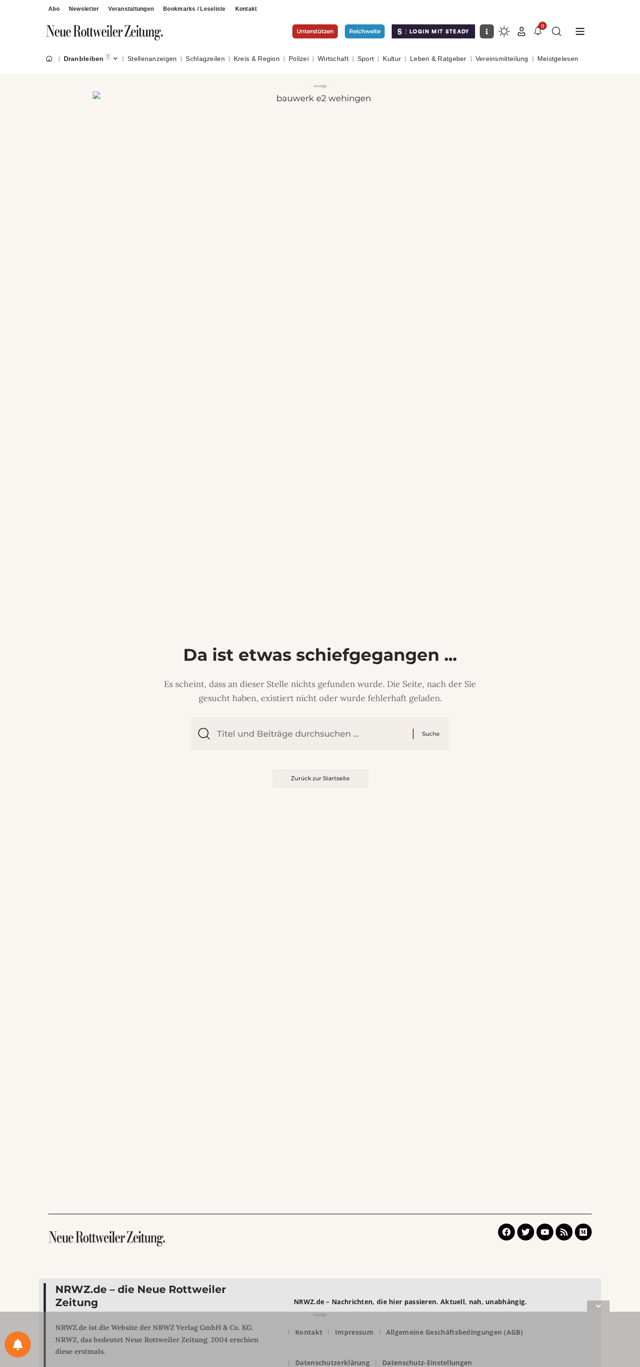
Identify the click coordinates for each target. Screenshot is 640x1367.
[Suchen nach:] (311, 734)
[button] (521, 31)
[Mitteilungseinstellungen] (18, 1344)
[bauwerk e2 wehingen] (320, 154)
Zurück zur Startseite (320, 778)
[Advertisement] (320, 1341)
